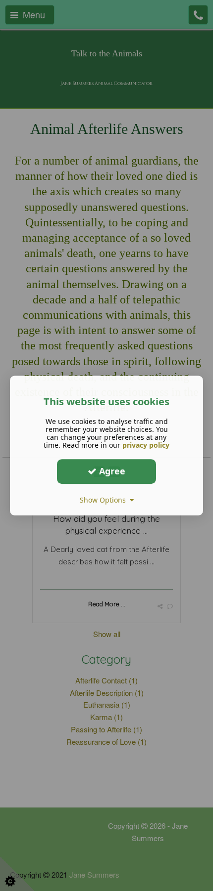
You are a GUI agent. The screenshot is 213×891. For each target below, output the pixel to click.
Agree (111, 471)
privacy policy (145, 445)
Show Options (105, 500)
